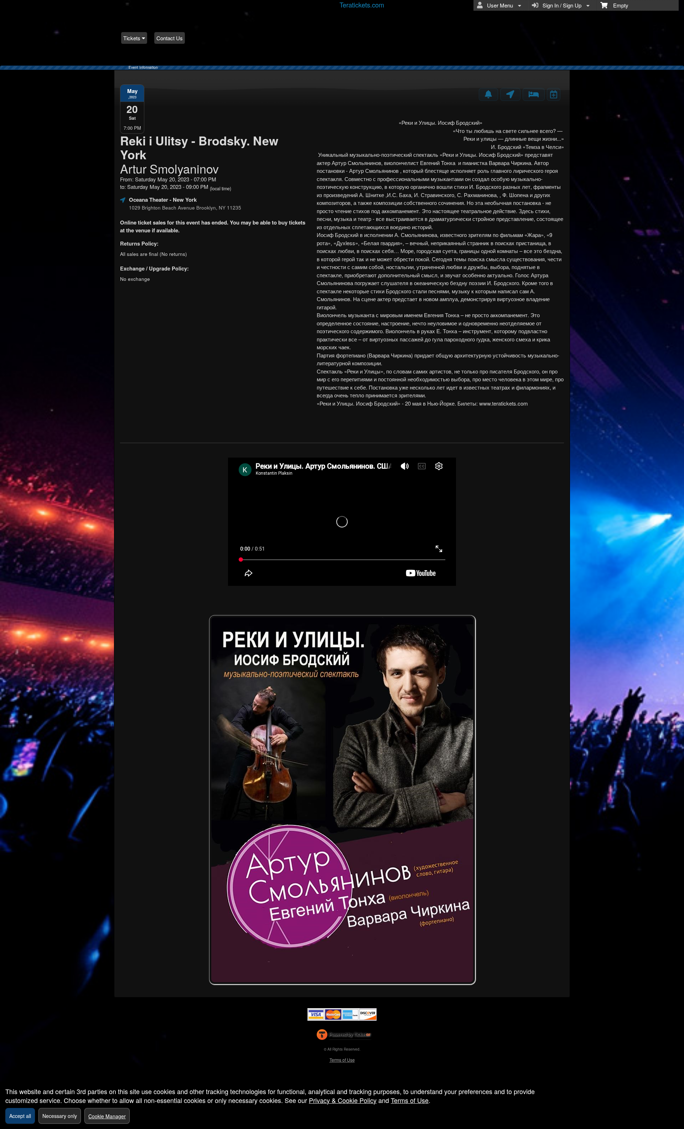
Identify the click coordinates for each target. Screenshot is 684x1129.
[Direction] (510, 94)
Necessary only (59, 1115)
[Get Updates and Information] (488, 94)
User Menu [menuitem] (498, 5)
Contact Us (169, 38)
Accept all (20, 1115)
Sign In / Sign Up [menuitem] (560, 5)
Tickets (132, 38)
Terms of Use (342, 1060)
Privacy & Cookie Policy (343, 1100)
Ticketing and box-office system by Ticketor (343, 1036)
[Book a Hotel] (534, 94)
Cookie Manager (107, 1116)
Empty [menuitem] (617, 5)
